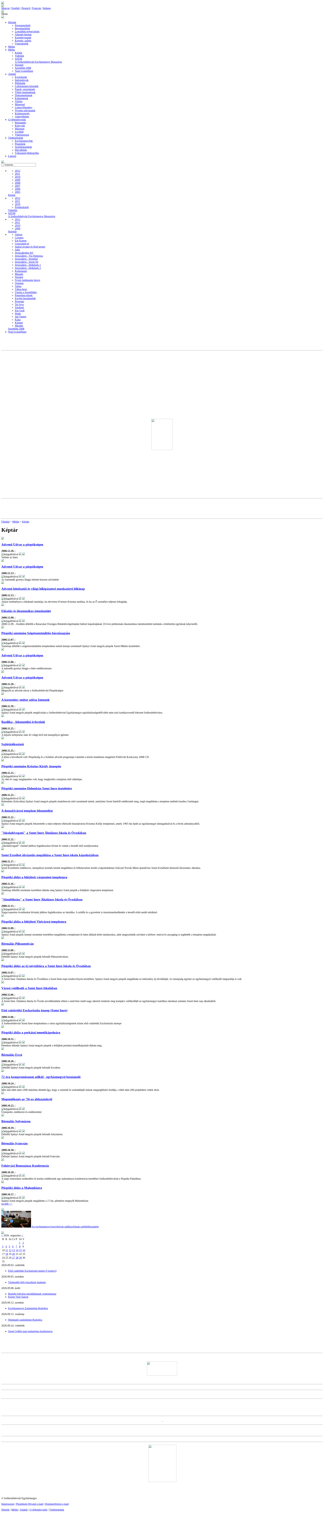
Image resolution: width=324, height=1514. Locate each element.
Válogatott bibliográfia (27, 153)
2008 (17, 182)
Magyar (5, 8)
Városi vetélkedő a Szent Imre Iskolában (29, 988)
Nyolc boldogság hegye (27, 280)
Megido (19, 325)
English (15, 8)
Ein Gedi (19, 310)
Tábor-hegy (21, 289)
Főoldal (5, 521)
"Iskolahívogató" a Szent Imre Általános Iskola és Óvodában (43, 833)
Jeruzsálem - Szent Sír (26, 261)
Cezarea (19, 237)
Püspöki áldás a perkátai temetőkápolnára (30, 1032)
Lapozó (12, 156)
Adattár (12, 74)
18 (6, 1254)
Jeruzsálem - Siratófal (26, 258)
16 (23, 1250)
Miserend (20, 104)
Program (19, 301)
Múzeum (19, 128)
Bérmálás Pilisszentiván (17, 943)
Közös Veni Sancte (18, 1296)
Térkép (18, 101)
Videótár (19, 55)
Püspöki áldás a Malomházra (21, 1188)
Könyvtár (20, 125)
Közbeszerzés (22, 113)
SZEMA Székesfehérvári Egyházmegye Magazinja (38, 60)
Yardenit (19, 307)
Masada (19, 274)
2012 (17, 170)
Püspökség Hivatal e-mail (29, 1504)
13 (13, 1250)
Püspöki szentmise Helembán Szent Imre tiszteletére (36, 788)
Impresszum (7, 1504)
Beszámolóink (22, 28)
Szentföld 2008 (23, 68)
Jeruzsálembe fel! (24, 252)
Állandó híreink (23, 34)
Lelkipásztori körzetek (26, 86)
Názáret (19, 277)
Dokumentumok (23, 95)
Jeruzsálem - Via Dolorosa (29, 255)
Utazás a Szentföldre (26, 292)
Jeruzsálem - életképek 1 (28, 265)
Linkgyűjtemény (23, 107)
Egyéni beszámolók (25, 298)
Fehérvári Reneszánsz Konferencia (25, 1165)
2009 (17, 179)
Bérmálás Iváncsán (14, 1143)
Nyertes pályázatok (25, 110)
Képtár (18, 52)
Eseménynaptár (23, 37)
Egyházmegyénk (24, 140)
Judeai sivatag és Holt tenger (30, 246)
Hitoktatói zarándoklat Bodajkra (25, 1319)
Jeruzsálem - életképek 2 (28, 268)
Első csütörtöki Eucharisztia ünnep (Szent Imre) (34, 1010)
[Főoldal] (2, 5)
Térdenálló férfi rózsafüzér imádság (27, 1282)
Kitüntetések (21, 98)
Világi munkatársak (25, 92)
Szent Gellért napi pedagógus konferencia (30, 1331)
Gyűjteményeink (17, 119)
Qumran (19, 283)
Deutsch (25, 8)
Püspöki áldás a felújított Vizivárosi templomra (33, 921)
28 (17, 1257)
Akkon (18, 234)
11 (6, 1250)
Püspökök (20, 143)
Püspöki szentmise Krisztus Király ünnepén (31, 766)
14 (17, 1250)
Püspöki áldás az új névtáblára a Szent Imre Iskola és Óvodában (46, 966)
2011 (17, 173)
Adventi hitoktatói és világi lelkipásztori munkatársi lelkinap (43, 588)
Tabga (18, 286)
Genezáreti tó (22, 243)
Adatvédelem (22, 116)
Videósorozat (22, 134)
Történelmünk (15, 137)
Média (11, 46)
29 (20, 1257)
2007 (17, 186)
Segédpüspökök (23, 147)
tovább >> (6, 1203)
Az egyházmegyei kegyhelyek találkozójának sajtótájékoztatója (65, 1226)
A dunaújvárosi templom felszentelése (27, 810)
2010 (17, 176)
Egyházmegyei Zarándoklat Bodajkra (28, 1308)
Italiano (47, 8)
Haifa (18, 313)
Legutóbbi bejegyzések (27, 31)
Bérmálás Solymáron (16, 1121)
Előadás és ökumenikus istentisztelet (26, 611)
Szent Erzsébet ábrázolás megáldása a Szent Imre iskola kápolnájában (50, 855)
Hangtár (19, 64)
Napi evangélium (24, 71)
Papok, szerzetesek (25, 89)
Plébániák (20, 83)
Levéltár (19, 131)
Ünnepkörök (21, 43)
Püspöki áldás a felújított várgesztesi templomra (34, 877)
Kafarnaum (21, 271)
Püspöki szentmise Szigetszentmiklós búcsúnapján (35, 633)
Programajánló (22, 25)
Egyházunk (21, 77)
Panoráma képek (24, 295)
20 (13, 1254)
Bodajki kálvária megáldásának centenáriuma (32, 1293)
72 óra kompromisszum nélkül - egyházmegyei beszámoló (41, 1077)
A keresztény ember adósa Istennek (25, 700)
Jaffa (17, 249)
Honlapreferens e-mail (57, 1504)
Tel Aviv (19, 304)
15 (20, 1250)
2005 (17, 192)
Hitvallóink (21, 150)
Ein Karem (20, 240)
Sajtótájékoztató (12, 744)
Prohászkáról (22, 207)
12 (10, 1250)
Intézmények (22, 80)
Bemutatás (20, 122)
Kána (18, 319)
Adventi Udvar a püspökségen (22, 544)
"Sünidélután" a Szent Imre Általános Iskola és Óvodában (42, 899)
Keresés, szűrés (23, 40)
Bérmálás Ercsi (11, 1055)
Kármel (19, 322)
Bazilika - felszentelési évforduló (23, 722)
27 (13, 1257)
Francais (36, 8)
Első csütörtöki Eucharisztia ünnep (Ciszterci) (32, 1270)
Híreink (12, 22)
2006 (17, 189)
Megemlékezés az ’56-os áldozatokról (26, 1099)
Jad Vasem (20, 316)
